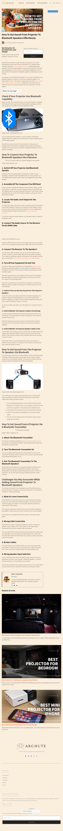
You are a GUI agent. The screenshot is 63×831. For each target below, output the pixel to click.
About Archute (5, 775)
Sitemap (4, 782)
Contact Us (4, 777)
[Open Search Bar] (50, 3)
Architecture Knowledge (42, 3)
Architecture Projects (30, 3)
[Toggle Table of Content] (18, 91)
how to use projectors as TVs (20, 66)
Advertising (4, 780)
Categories (31, 808)
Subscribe (33, 56)
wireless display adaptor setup (31, 441)
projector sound (36, 266)
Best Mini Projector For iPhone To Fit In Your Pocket (19, 725)
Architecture (21, 3)
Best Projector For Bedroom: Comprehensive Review (19, 680)
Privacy (4, 785)
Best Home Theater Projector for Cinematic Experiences (21, 635)
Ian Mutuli (9, 42)
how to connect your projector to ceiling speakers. (26, 258)
